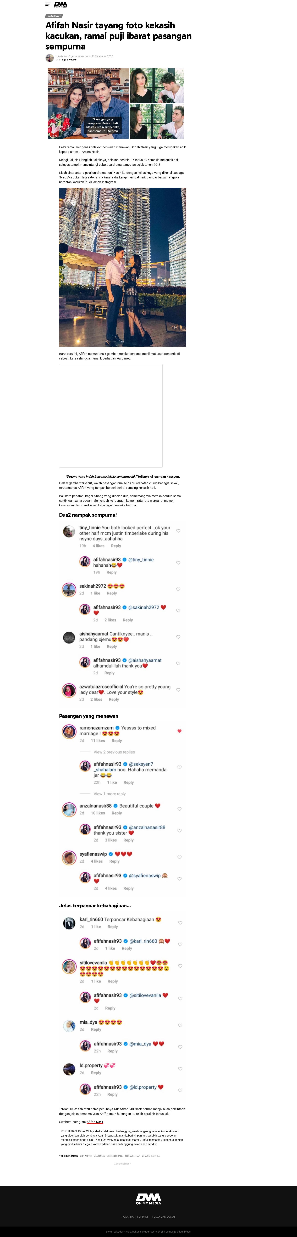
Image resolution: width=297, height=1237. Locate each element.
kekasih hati (133, 1156)
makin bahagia (152, 1156)
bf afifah (86, 1156)
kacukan (100, 1156)
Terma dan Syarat (163, 1216)
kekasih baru (115, 1156)
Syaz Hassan (69, 59)
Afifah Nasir (95, 1122)
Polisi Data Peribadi (135, 1216)
